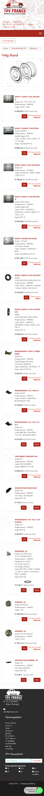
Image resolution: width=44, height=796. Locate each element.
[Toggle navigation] (40, 33)
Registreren (17, 21)
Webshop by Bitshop (28, 783)
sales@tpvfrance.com (10, 712)
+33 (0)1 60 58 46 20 (15, 24)
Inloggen (6, 21)
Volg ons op (9, 27)
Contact (30, 24)
